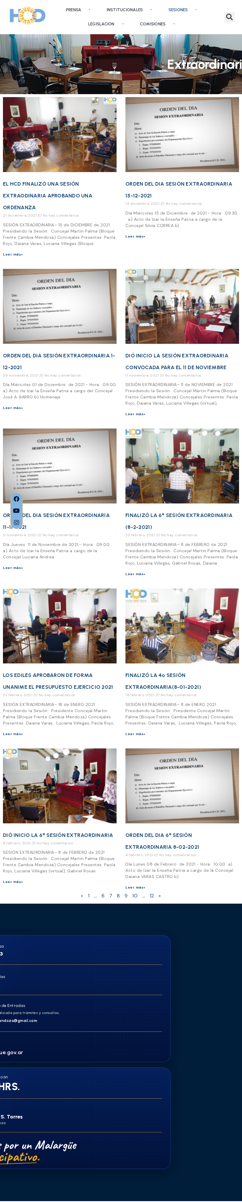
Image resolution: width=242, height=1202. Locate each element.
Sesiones (178, 9)
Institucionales (125, 9)
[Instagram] (16, 523)
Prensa (73, 9)
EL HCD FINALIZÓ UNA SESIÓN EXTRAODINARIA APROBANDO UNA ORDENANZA (47, 196)
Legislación (101, 24)
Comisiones (153, 24)
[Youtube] (16, 511)
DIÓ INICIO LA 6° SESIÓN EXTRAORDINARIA (58, 835)
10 (135, 895)
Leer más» (13, 254)
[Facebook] (16, 499)
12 (152, 895)
